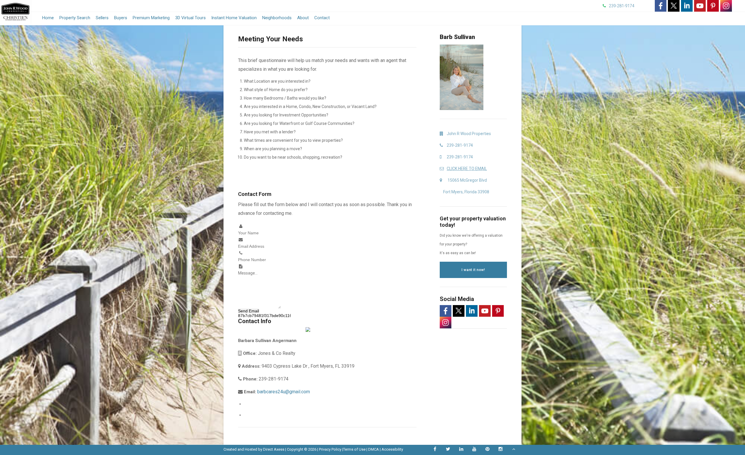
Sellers (102, 17)
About (303, 17)
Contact (322, 17)
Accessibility (392, 449)
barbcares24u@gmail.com (283, 391)
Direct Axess (273, 449)
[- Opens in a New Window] (660, 6)
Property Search (74, 17)
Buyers (120, 17)
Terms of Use (354, 449)
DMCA (373, 449)
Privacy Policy (330, 449)
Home (48, 17)
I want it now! (473, 270)
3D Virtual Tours (190, 17)
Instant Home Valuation (234, 17)
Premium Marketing (151, 17)
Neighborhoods (277, 17)
